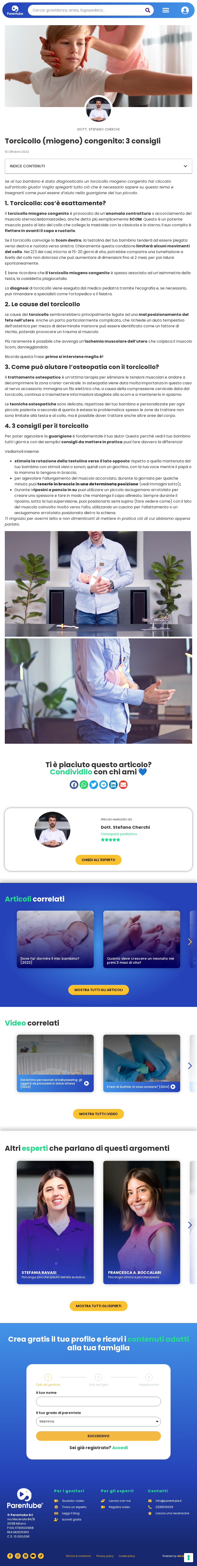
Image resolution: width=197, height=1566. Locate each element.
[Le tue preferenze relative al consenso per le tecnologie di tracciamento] (188, 1557)
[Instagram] (18, 1556)
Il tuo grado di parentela (58, 1413)
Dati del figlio (98, 1384)
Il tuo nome (46, 1393)
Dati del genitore (48, 1384)
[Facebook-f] (10, 1556)
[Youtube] (33, 1556)
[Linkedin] (25, 1556)
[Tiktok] (41, 1556)
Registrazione (149, 1384)
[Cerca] (147, 10)
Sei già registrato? (98, 1448)
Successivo (98, 1436)
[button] (165, 10)
